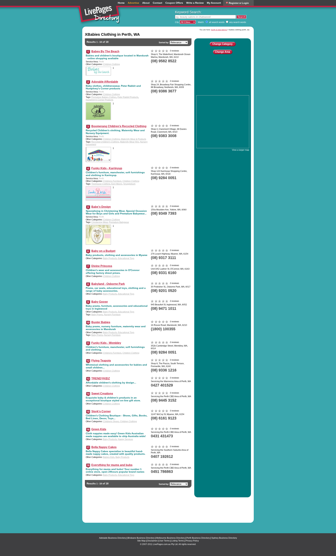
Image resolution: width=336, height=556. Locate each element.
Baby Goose (99, 301)
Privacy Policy (192, 541)
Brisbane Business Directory (141, 538)
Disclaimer (152, 541)
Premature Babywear (119, 222)
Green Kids (98, 429)
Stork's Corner (101, 411)
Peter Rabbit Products (127, 97)
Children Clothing (111, 64)
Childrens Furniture (112, 181)
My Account (214, 3)
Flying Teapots (101, 360)
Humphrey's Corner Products (99, 100)
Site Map (141, 541)
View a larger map (240, 150)
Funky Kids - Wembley (106, 342)
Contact (157, 3)
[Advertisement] (222, 79)
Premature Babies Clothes (103, 97)
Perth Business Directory (198, 538)
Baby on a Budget (103, 250)
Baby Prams (97, 314)
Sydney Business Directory (224, 538)
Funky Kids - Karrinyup (106, 168)
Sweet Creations (102, 393)
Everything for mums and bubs (111, 465)
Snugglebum (129, 184)
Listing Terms (177, 541)
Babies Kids (108, 457)
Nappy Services (125, 439)
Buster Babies (100, 322)
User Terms (164, 541)
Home (121, 3)
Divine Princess (101, 266)
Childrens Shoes (111, 421)
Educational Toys (126, 258)
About (146, 3)
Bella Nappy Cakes (104, 447)
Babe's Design (101, 206)
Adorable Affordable (104, 81)
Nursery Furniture (112, 314)
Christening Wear (99, 222)
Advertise (133, 3)
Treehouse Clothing (100, 184)
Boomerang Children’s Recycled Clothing (118, 126)
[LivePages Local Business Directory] (100, 13)
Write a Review (195, 3)
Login (245, 3)
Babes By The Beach (105, 51)
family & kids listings (219, 30)
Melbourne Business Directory (170, 538)
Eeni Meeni (116, 184)
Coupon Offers (174, 3)
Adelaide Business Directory (112, 538)
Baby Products (110, 258)
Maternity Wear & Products (133, 139)
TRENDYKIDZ (100, 378)
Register (234, 3)
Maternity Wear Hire (129, 142)
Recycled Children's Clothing (105, 142)
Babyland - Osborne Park (108, 283)
